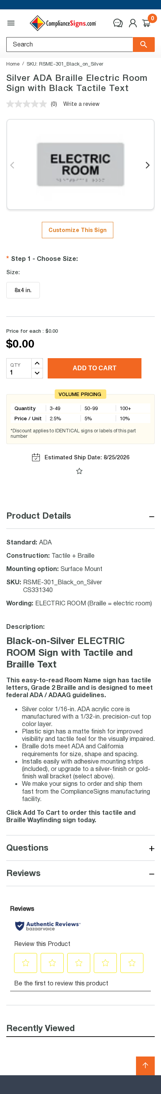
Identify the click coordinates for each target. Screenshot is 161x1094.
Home (13, 64)
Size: (13, 272)
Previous (12, 166)
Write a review (81, 103)
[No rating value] (28, 104)
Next (148, 166)
